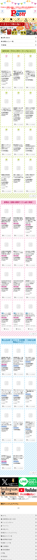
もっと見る (32, 196)
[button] (2, 11)
